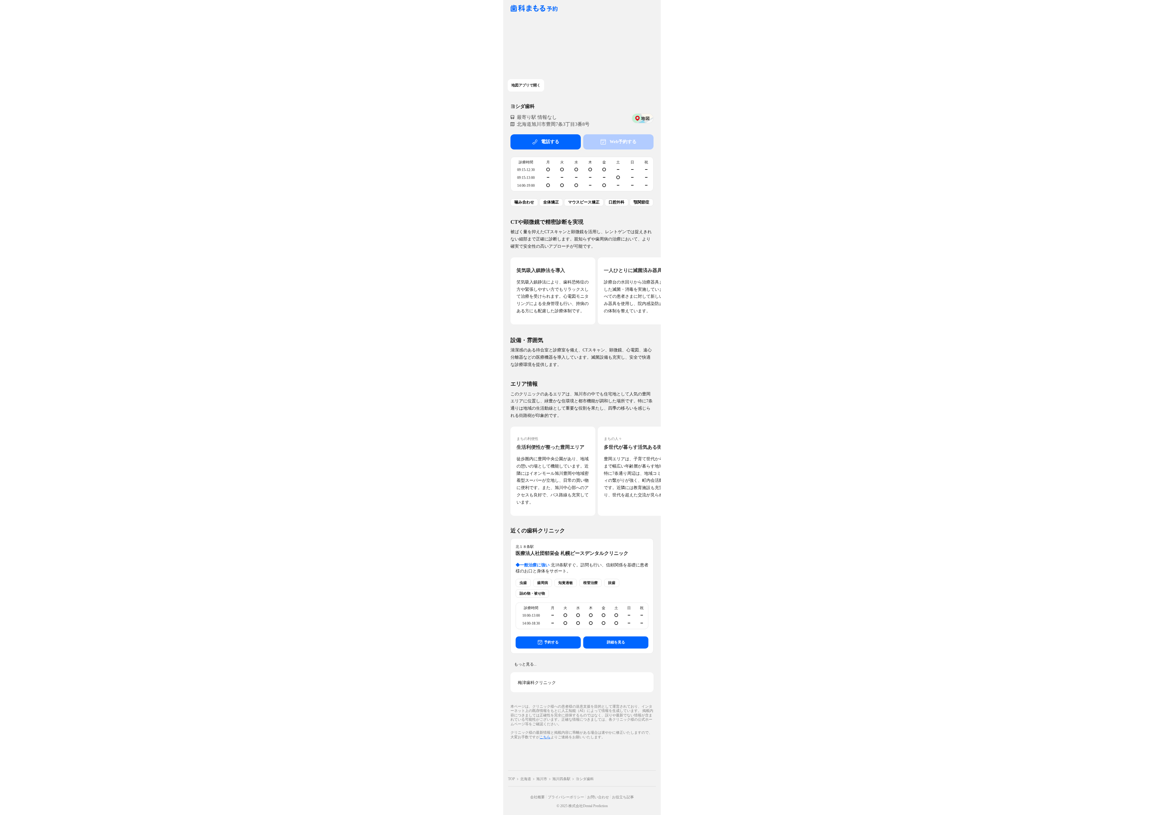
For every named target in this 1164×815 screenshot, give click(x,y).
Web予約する (623, 141)
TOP (511, 779)
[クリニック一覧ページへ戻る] (534, 8)
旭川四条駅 (561, 779)
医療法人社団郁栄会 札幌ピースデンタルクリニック (572, 553)
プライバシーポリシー (566, 797)
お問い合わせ (598, 797)
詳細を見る (616, 642)
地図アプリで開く (525, 85)
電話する (550, 141)
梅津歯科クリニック (537, 682)
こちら (545, 737)
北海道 (525, 779)
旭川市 (541, 779)
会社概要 (537, 797)
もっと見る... (525, 664)
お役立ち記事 (623, 797)
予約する (551, 642)
